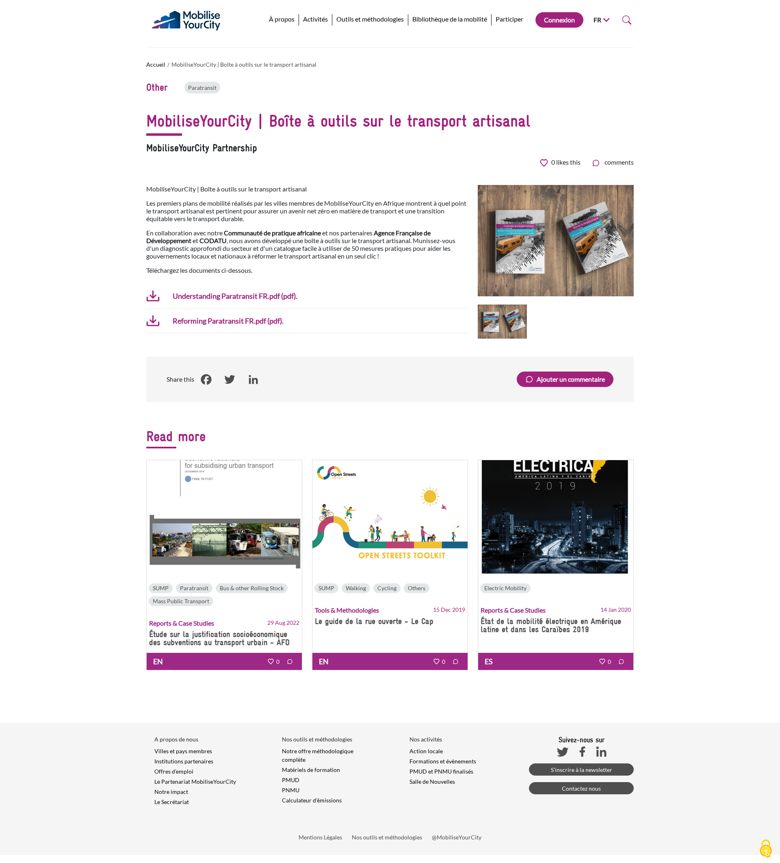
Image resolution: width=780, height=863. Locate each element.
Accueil (155, 64)
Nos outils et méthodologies (387, 837)
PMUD (290, 779)
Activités (315, 19)
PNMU (290, 790)
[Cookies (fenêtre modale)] (766, 849)
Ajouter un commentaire (571, 379)
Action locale (426, 751)
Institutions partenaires (183, 761)
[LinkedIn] (253, 380)
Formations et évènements (443, 761)
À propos (282, 19)
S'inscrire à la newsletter (581, 769)
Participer (509, 19)
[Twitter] (229, 380)
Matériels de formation (311, 769)
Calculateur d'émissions (312, 800)
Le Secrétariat (171, 801)
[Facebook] (206, 380)
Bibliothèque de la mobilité (449, 19)
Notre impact (171, 791)
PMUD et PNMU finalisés (441, 771)
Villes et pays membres (183, 751)
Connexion (559, 20)
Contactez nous (581, 788)
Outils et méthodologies (370, 19)
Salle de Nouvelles (432, 781)
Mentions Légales (320, 837)
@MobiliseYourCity (456, 837)
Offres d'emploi (173, 771)
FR (597, 20)
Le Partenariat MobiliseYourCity (195, 781)
